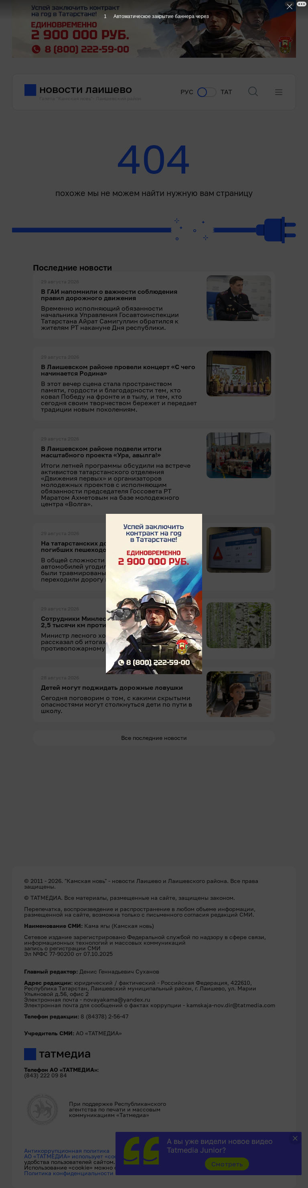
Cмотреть (227, 1164)
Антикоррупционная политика (66, 1150)
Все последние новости (154, 737)
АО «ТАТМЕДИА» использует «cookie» (76, 1156)
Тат (226, 92)
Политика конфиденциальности (68, 1173)
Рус (186, 92)
